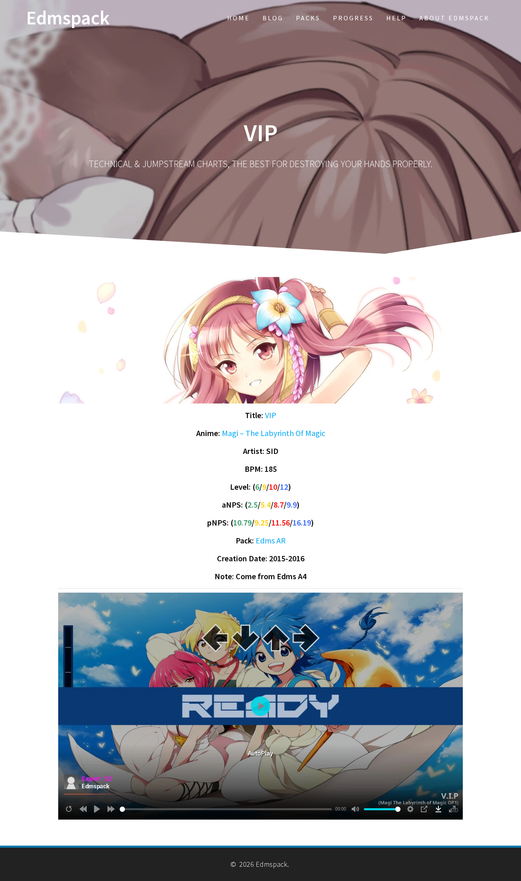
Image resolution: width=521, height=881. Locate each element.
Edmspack (67, 18)
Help (396, 18)
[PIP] (424, 809)
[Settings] (410, 809)
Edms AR (271, 540)
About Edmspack (454, 18)
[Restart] (68, 809)
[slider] (226, 809)
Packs (308, 18)
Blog (273, 18)
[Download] (438, 809)
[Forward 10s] (111, 809)
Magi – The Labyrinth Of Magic (273, 433)
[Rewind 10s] (83, 809)
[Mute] (355, 809)
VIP (270, 415)
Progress (353, 18)
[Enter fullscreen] (452, 809)
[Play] (96, 809)
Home (238, 18)
